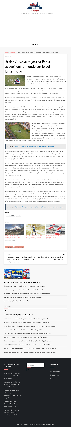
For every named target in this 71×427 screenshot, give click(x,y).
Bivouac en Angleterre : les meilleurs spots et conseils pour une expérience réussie (28, 341)
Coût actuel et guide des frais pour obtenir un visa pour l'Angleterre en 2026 (27, 334)
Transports (12, 53)
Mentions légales (55, 371)
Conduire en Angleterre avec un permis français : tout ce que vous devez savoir (28, 345)
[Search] (6, 310)
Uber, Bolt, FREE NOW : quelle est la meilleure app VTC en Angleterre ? (26, 286)
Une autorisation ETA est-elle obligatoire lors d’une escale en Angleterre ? (26, 319)
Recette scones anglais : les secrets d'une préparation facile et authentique (26, 322)
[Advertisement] (35, 29)
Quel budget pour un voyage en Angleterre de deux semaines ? (23, 297)
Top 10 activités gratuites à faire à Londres (16, 301)
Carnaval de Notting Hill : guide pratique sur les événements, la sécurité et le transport (30, 326)
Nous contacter (54, 375)
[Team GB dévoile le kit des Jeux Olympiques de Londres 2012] (35, 229)
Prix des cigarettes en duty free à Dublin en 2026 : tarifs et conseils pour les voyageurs (30, 352)
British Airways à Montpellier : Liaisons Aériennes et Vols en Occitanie (13, 237)
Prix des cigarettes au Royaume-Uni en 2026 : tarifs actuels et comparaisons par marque (30, 348)
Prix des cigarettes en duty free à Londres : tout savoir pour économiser (25, 337)
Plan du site (53, 379)
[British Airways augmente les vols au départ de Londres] (55, 229)
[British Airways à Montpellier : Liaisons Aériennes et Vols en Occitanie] (14, 229)
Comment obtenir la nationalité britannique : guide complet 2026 (23, 330)
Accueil (6, 53)
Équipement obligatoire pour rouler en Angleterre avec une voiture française (27, 294)
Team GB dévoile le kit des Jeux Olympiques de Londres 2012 (34, 236)
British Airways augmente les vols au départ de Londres (55, 236)
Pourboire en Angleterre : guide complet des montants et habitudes (24, 290)
